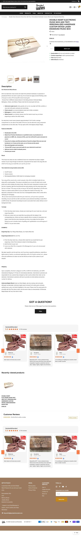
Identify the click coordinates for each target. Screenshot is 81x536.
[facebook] (66, 486)
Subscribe (61, 499)
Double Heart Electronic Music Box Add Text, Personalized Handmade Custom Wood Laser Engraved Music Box (9, 400)
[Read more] (71, 7)
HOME (21, 13)
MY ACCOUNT (57, 13)
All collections (28, 13)
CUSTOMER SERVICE (45, 483)
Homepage (4, 16)
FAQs (34, 13)
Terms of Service (32, 488)
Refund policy (32, 485)
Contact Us (45, 491)
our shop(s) (62, 34)
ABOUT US (40, 13)
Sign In (44, 487)
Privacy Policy (32, 490)
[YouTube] (63, 486)
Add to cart (67, 48)
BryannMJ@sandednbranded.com (13, 513)
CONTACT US (48, 13)
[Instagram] (56, 486)
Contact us (74, 1)
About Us (44, 493)
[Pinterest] (59, 486)
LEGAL (30, 483)
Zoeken (25, 7)
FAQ (43, 495)
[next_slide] (78, 351)
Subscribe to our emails (62, 490)
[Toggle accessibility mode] (78, 1)
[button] (47, 46)
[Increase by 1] (53, 47)
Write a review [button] (73, 417)
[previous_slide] (2, 351)
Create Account (46, 489)
